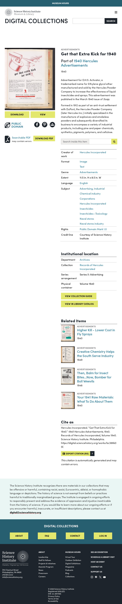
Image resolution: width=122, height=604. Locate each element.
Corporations (87, 198)
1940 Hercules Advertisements (79, 63)
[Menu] (116, 12)
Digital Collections (36, 20)
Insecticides (86, 208)
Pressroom (43, 573)
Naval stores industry (92, 223)
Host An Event (98, 561)
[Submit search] (114, 141)
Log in (103, 535)
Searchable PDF (21, 137)
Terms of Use (53, 598)
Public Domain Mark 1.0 (93, 229)
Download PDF (44, 138)
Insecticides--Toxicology (93, 213)
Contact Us (96, 566)
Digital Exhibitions (72, 563)
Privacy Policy (54, 596)
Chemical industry (90, 193)
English (84, 183)
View (43, 114)
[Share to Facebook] (37, 124)
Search (111, 20)
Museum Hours (60, 3)
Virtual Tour (70, 557)
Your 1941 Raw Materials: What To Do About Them (95, 399)
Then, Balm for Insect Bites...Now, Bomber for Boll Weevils (94, 376)
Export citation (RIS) (77, 453)
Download (17, 114)
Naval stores (87, 218)
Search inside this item (75, 141)
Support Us (96, 571)
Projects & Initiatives (47, 563)
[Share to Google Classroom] (52, 124)
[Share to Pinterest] (44, 124)
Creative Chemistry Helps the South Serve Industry (95, 353)
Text (82, 166)
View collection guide (78, 296)
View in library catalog (79, 303)
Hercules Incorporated (93, 152)
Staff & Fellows (45, 560)
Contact (75, 535)
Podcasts (69, 570)
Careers (42, 576)
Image (83, 161)
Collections (70, 576)
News (41, 570)
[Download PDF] (7, 139)
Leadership (43, 557)
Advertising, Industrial (92, 188)
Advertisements (70, 49)
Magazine (69, 566)
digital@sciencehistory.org (25, 512)
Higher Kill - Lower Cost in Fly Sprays (96, 332)
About (19, 535)
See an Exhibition (99, 552)
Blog (67, 573)
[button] (92, 453)
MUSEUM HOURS (72, 552)
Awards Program (46, 566)
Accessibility (53, 601)
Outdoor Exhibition (73, 560)
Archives (85, 259)
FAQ (47, 535)
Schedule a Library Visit (103, 557)
